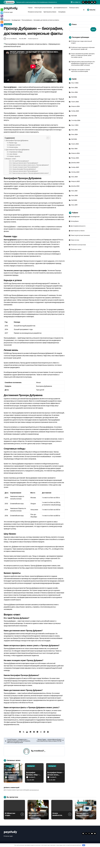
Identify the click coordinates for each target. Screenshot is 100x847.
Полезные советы (74, 7)
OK (83, 845)
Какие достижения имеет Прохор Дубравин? (25, 163)
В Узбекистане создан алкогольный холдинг (81, 42)
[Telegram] (1, 12)
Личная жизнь (13, 147)
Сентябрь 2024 (75, 120)
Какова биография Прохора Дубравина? (24, 169)
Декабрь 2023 (75, 162)
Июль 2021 (74, 191)
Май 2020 (74, 200)
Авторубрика (61, 12)
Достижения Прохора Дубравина (17, 149)
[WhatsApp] (1, 9)
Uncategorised (7, 24)
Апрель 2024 (75, 144)
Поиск (74, 24)
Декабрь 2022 (75, 186)
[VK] (1, 19)
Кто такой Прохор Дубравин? (20, 161)
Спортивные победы (15, 152)
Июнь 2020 (74, 195)
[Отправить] (1, 25)
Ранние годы (13, 143)
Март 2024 (74, 148)
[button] (47, 138)
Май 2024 (74, 139)
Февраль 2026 (75, 106)
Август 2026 (74, 83)
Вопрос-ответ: (11, 159)
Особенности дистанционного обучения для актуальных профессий (83, 48)
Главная (30, 7)
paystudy (10, 8)
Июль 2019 (74, 205)
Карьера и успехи (14, 145)
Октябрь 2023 (75, 172)
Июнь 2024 (74, 134)
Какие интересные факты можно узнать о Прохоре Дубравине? (31, 165)
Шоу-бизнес (13, 154)
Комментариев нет (33, 38)
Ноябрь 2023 (75, 167)
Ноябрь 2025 (75, 111)
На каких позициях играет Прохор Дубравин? (25, 167)
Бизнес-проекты (14, 156)
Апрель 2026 (75, 101)
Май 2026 (74, 97)
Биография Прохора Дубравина (17, 140)
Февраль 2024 (75, 153)
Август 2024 (74, 125)
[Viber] (1, 15)
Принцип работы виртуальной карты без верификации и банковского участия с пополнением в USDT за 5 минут (83, 63)
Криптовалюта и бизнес (50, 12)
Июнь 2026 (74, 92)
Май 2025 (74, 115)
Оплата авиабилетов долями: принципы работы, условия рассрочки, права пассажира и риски (83, 55)
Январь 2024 (75, 158)
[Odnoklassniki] (1, 22)
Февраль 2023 (75, 181)
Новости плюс (75, 240)
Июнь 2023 (74, 176)
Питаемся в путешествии (35, 12)
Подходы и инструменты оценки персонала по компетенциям (80, 70)
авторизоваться (34, 790)
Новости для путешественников (43, 7)
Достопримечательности (60, 7)
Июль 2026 (74, 87)
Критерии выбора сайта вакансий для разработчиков (13, 774)
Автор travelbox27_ (12, 38)
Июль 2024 (74, 130)
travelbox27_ (39, 751)
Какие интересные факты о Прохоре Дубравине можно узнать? (30, 173)
